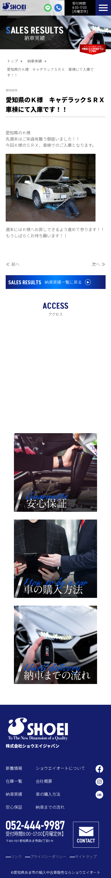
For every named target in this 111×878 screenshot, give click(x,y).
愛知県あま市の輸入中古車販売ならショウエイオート (57, 872)
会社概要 (44, 781)
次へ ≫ (99, 264)
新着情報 (14, 768)
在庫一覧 (14, 781)
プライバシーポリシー (48, 856)
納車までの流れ (50, 807)
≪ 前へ (13, 264)
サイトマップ (86, 856)
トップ (12, 61)
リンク (16, 856)
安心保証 (14, 807)
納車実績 (34, 61)
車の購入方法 (48, 794)
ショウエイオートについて (60, 768)
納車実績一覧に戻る (45, 282)
